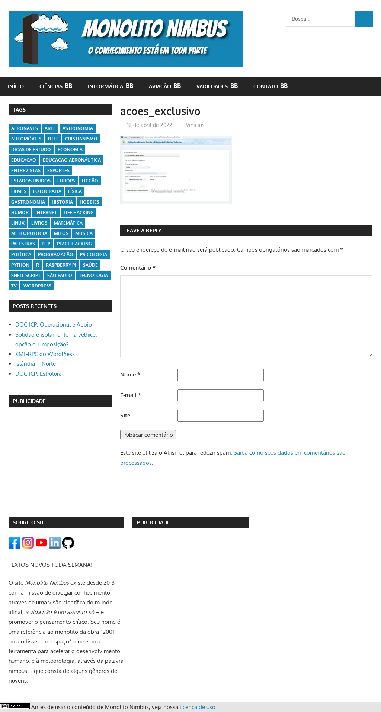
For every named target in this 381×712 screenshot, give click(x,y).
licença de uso (197, 707)
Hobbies (89, 202)
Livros (39, 223)
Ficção (90, 181)
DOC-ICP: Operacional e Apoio (53, 324)
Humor (20, 212)
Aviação (160, 86)
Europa (66, 181)
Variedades (212, 86)
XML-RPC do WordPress (45, 353)
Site (125, 415)
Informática (105, 86)
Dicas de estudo (31, 149)
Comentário (138, 267)
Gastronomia (28, 202)
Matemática (68, 223)
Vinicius (195, 125)
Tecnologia (93, 275)
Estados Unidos (31, 181)
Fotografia (47, 191)
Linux (18, 223)
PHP (46, 244)
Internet (46, 212)
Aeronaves (24, 128)
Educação (23, 160)
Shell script (26, 275)
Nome (130, 374)
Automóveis (26, 139)
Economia (70, 149)
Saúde (90, 265)
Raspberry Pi (61, 265)
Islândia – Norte (35, 363)
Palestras (23, 244)
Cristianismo (81, 139)
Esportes (58, 170)
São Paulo (59, 275)
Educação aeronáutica (72, 160)
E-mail (130, 394)
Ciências (51, 86)
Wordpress (37, 286)
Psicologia (93, 254)
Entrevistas (26, 170)
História (62, 202)
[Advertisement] (60, 461)
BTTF (53, 139)
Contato (265, 86)
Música (84, 233)
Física (75, 191)
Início (16, 86)
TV (14, 286)
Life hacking (79, 212)
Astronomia (78, 128)
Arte (50, 128)
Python (20, 265)
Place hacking (74, 244)
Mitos (61, 233)
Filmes (18, 191)
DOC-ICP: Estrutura (38, 373)
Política (21, 254)
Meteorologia (29, 233)
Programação (55, 254)
